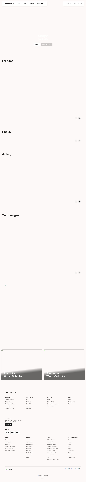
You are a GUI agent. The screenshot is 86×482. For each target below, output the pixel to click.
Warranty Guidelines (52, 448)
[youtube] (12, 432)
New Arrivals (71, 401)
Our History (29, 442)
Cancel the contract (10, 450)
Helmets (28, 406)
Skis (27, 399)
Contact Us (8, 442)
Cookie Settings (51, 444)
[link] (75, 3)
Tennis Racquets (9, 399)
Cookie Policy (50, 442)
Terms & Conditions (52, 446)
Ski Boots (28, 401)
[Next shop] (79, 118)
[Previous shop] (76, 118)
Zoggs (69, 448)
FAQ (6, 440)
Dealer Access (30, 453)
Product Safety (51, 450)
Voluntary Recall (51, 453)
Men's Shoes (8, 406)
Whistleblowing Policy (53, 459)
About (28, 440)
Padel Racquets (9, 401)
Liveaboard (71, 450)
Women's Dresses (52, 406)
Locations (29, 455)
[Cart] (81, 3)
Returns (7, 444)
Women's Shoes (9, 408)
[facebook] (18, 432)
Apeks (69, 455)
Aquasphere (71, 457)
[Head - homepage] (9, 3)
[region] (21, 364)
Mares (69, 444)
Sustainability (29, 444)
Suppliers (28, 457)
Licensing (28, 450)
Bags (69, 399)
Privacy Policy (50, 440)
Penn (69, 440)
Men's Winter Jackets (53, 404)
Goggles (28, 408)
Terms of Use (50, 455)
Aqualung (70, 453)
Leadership (29, 446)
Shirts (48, 399)
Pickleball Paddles (10, 404)
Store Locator (9, 448)
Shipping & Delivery (10, 446)
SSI (69, 446)
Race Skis (28, 404)
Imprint (49, 457)
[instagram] (7, 432)
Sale (69, 404)
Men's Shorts (50, 401)
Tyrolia (70, 442)
